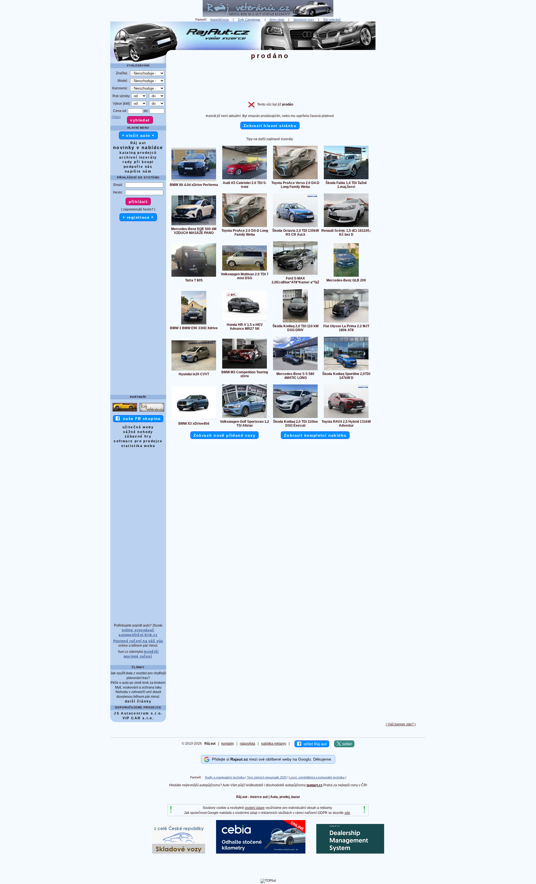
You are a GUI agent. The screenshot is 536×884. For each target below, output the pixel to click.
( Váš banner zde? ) (401, 724)
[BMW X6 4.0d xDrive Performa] (194, 181)
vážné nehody (138, 432)
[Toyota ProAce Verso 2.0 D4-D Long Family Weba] (295, 179)
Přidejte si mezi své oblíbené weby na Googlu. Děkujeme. (271, 759)
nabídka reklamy (273, 744)
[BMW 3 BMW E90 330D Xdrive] (193, 324)
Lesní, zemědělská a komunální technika (316, 777)
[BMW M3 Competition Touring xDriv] (244, 368)
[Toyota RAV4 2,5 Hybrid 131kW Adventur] (346, 418)
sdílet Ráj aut (314, 744)
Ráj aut (138, 143)
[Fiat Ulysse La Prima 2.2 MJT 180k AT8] (346, 322)
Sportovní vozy (303, 19)
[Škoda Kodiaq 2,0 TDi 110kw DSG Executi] (295, 418)
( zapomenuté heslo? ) (138, 209)
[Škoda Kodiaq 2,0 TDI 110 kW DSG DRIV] (295, 322)
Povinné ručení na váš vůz (138, 641)
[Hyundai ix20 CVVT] (194, 370)
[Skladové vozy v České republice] (178, 852)
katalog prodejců (138, 153)
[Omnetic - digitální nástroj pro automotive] (350, 852)
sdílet (346, 744)
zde (347, 813)
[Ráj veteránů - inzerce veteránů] (268, 16)
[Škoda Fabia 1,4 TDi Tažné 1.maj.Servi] (346, 179)
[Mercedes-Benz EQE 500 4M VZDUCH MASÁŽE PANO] (194, 225)
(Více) (116, 117)
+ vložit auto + (138, 135)
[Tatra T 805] (194, 276)
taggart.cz (314, 785)
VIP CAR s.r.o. (138, 718)
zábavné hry (138, 436)
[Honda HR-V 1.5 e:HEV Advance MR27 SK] (244, 321)
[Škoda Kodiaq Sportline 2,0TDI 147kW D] (346, 370)
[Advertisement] (400, 105)
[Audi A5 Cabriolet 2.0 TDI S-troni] (244, 179)
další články (138, 701)
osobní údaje (255, 808)
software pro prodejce (138, 441)
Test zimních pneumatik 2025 (267, 777)
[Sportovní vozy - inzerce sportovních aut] (125, 411)
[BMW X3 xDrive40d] (194, 420)
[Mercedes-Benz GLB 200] (346, 276)
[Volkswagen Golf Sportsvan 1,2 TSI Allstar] (244, 418)
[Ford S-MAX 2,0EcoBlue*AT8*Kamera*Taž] (295, 274)
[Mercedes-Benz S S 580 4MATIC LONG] (295, 370)
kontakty (227, 744)
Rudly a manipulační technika (225, 777)
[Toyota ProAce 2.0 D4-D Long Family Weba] (244, 227)
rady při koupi (138, 162)
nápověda (247, 744)
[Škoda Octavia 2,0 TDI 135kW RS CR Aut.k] (295, 227)
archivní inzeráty (138, 157)
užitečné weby (138, 427)
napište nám (138, 171)
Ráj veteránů (332, 19)
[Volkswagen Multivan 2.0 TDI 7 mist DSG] (244, 270)
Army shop (276, 19)
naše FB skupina (140, 418)
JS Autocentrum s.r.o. (138, 713)
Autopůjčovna (219, 19)
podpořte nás (138, 167)
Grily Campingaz (249, 19)
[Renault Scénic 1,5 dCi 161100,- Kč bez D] (346, 227)
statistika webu (138, 446)
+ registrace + (138, 217)
